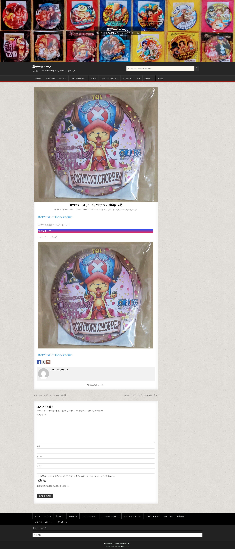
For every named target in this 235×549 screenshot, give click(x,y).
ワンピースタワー (153, 516)
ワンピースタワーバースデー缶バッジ (123, 209)
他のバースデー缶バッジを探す (55, 216)
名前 (38, 446)
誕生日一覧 (73, 516)
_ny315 (59, 209)
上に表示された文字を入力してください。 (53, 486)
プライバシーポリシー (43, 522)
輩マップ (62, 78)
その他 (160, 78)
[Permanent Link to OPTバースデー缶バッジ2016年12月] (96, 144)
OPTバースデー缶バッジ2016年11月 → (141, 395)
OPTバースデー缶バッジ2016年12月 (96, 205)
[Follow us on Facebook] (39, 362)
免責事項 (180, 516)
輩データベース (117, 29)
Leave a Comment (83, 209)
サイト (39, 466)
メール (39, 456)
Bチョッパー (99, 385)
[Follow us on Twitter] (43, 362)
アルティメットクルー (131, 78)
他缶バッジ (149, 78)
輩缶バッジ (50, 78)
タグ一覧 (38, 78)
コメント (41, 414)
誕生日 (93, 78)
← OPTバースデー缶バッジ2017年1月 (50, 395)
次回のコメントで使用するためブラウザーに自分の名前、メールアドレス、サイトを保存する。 (78, 476)
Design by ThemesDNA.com (117, 546)
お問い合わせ (61, 522)
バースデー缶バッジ (78, 78)
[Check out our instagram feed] (48, 362)
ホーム (37, 516)
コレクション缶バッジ (109, 78)
